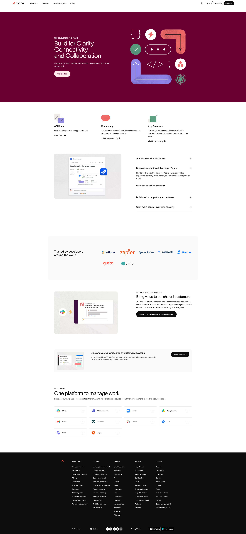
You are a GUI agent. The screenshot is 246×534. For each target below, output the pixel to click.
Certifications (139, 478)
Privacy (158, 500)
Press (158, 489)
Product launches (99, 489)
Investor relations (162, 493)
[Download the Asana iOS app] (155, 529)
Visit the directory (155, 141)
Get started (229, 3)
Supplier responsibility (164, 504)
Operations (118, 474)
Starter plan (76, 482)
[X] (107, 529)
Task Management (99, 504)
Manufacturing (119, 504)
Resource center (140, 485)
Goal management (99, 478)
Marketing (117, 470)
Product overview (78, 467)
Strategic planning (99, 496)
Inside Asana (160, 482)
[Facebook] (117, 529)
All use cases (97, 507)
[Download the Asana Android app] (167, 529)
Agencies (117, 511)
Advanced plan (77, 485)
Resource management (80, 504)
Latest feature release (79, 474)
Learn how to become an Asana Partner (156, 314)
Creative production (100, 474)
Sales (116, 485)
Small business (119, 467)
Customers (159, 474)
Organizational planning (101, 485)
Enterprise (75, 489)
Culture (158, 485)
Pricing (72, 3)
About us (159, 467)
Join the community (109, 138)
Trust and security (162, 496)
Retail (116, 493)
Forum (137, 482)
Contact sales (217, 3)
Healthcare (118, 489)
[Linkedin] (110, 529)
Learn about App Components (149, 186)
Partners (138, 504)
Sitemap (138, 507)
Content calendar (99, 470)
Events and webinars (142, 489)
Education (117, 500)
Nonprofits (117, 507)
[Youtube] (121, 529)
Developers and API (142, 500)
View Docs (58, 135)
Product (116, 482)
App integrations (78, 493)
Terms (133, 529)
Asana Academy (140, 474)
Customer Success (141, 496)
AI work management (79, 496)
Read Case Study (180, 354)
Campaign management (101, 467)
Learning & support (59, 3)
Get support (139, 470)
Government (118, 496)
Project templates (141, 493)
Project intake (97, 500)
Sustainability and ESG (164, 507)
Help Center (139, 467)
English (95, 529)
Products (33, 3)
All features (76, 470)
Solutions (45, 3)
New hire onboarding (100, 482)
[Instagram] (114, 529)
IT (114, 478)
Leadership (160, 470)
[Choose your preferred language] (202, 3)
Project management (79, 500)
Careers (158, 478)
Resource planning (99, 493)
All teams (117, 515)
